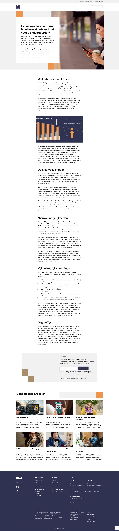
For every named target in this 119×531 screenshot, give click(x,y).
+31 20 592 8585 (92, 483)
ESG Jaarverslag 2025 (91, 519)
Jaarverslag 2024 (90, 514)
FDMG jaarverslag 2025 (57, 489)
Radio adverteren (39, 485)
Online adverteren (39, 482)
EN (102, 1)
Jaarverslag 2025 (90, 517)
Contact (96, 1)
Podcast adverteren (39, 489)
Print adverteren (38, 480)
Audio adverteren (39, 487)
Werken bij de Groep (89, 1)
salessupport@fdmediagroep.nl (96, 485)
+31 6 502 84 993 (80, 493)
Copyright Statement (74, 517)
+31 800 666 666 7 (53, 513)
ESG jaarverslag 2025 (57, 491)
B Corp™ (54, 485)
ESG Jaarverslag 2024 (91, 516)
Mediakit (82, 1)
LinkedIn (73, 502)
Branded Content (39, 491)
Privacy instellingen (91, 521)
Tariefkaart (37, 497)
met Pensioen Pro (41, 518)
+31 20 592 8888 (75, 483)
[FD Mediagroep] (18, 7)
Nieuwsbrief (55, 482)
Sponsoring (37, 493)
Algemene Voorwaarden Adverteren (77, 512)
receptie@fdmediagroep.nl (78, 485)
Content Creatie (38, 495)
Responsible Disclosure (74, 521)
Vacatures (54, 487)
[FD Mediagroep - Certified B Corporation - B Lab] (19, 489)
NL (99, 1)
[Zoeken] (92, 6)
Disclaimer (89, 512)
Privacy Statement (81, 378)
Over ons (54, 480)
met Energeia (49, 518)
